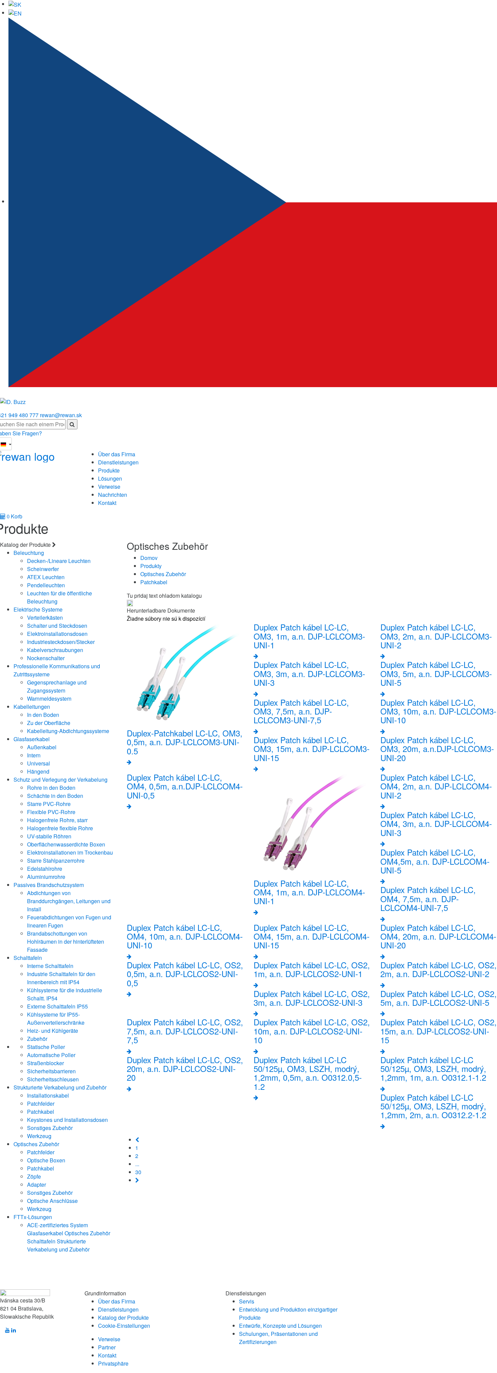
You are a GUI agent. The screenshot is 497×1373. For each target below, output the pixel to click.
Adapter (36, 1184)
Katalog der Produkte (123, 1317)
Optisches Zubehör (36, 1144)
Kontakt (107, 503)
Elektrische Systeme (38, 609)
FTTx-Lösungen (33, 1217)
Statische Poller (46, 1047)
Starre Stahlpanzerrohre (56, 860)
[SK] (14, 4)
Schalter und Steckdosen (57, 625)
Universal (38, 763)
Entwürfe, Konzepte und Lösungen (280, 1325)
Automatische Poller (51, 1055)
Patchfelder (40, 1103)
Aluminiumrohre (46, 877)
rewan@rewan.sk (61, 415)
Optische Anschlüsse (52, 1201)
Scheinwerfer (43, 569)
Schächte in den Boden (55, 796)
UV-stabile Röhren (49, 836)
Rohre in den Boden (51, 787)
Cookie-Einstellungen (124, 1325)
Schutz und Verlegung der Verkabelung (61, 779)
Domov (149, 558)
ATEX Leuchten (46, 577)
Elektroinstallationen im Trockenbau (70, 852)
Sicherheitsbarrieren (51, 1071)
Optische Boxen (46, 1160)
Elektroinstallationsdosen (57, 634)
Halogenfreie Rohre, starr (57, 820)
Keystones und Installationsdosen (67, 1120)
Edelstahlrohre (44, 868)
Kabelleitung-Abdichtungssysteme (68, 731)
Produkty (151, 566)
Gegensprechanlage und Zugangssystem (57, 686)
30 (138, 1172)
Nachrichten (112, 495)
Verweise (109, 486)
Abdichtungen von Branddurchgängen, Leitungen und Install (69, 901)
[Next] (137, 1180)
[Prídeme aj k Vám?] (13, 399)
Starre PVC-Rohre (49, 804)
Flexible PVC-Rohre (51, 812)
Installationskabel (48, 1095)
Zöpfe (34, 1176)
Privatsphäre (113, 1363)
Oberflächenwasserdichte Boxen (66, 844)
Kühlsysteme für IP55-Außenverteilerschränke (56, 1018)
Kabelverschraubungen (55, 650)
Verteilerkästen (45, 617)
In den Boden (43, 715)
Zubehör (37, 1039)
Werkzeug (39, 1136)
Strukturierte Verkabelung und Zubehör (60, 1087)
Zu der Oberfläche (48, 723)
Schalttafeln (28, 958)
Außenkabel (41, 747)
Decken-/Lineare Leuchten (59, 561)
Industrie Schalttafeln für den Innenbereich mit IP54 (61, 978)
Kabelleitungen (32, 706)
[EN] (15, 13)
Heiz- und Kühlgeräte (52, 1030)
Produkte (109, 470)
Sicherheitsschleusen (53, 1079)
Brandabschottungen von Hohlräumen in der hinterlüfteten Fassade (65, 941)
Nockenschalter (46, 658)
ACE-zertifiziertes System (57, 1225)
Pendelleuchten (46, 585)
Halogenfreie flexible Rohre (60, 828)
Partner (107, 1347)
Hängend (38, 771)
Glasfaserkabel (32, 739)
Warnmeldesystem (49, 698)
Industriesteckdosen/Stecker (61, 642)
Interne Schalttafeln (50, 966)
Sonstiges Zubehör (50, 1128)
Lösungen (110, 478)
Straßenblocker (45, 1063)
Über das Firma (116, 454)
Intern (34, 755)
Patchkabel (40, 1111)
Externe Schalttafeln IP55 (57, 1006)
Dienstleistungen (118, 462)
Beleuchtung (29, 553)
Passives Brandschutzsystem (49, 885)
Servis (246, 1301)
